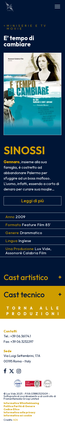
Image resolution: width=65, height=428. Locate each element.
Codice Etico (12, 409)
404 (15, 419)
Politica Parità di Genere (19, 406)
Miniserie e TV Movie (25, 27)
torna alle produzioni (34, 311)
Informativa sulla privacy (19, 412)
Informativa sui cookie (18, 415)
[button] (32, 277)
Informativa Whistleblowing (21, 403)
